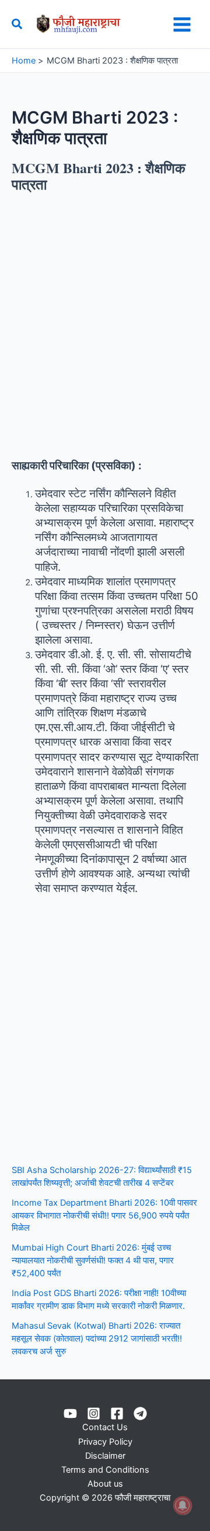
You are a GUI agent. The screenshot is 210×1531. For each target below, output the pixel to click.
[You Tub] (70, 1413)
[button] (17, 24)
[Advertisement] (105, 326)
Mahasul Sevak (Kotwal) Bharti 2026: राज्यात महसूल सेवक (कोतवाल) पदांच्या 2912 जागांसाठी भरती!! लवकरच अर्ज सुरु (97, 1339)
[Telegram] (140, 1413)
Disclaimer (105, 1456)
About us (105, 1484)
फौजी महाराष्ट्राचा (141, 24)
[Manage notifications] (182, 1505)
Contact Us (105, 1427)
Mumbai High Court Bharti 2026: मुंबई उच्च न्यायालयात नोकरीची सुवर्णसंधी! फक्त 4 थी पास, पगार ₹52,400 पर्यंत (93, 1260)
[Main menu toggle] (182, 24)
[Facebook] (117, 1413)
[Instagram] (93, 1413)
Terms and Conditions (105, 1470)
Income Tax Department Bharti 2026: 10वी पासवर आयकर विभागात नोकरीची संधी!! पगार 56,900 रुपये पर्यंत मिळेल (104, 1216)
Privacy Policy (105, 1442)
